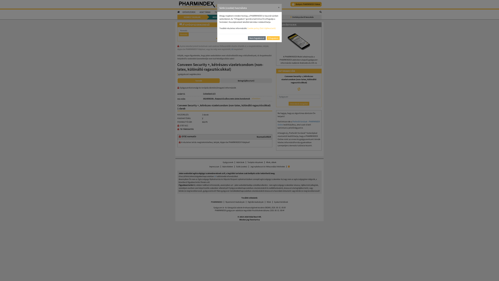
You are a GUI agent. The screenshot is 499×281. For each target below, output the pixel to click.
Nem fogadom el (256, 38)
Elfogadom (273, 38)
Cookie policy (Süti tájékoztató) (261, 28)
